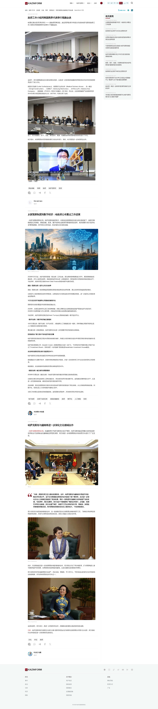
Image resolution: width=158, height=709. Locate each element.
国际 (26, 695)
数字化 (70, 399)
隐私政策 (69, 684)
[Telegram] (39, 192)
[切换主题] (102, 3)
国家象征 (69, 688)
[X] (50, 192)
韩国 (38, 188)
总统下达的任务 (42, 399)
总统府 (38, 10)
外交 (35, 640)
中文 (121, 3)
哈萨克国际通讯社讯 (36, 431)
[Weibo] (118, 670)
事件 (46, 10)
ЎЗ (127, 3)
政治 (26, 684)
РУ (114, 3)
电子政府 (31, 399)
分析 (95, 3)
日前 (29, 630)
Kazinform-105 (79, 10)
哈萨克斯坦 (52, 188)
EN (117, 3)
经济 (26, 691)
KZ (109, 3)
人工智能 (78, 399)
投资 (60, 188)
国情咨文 (51, 10)
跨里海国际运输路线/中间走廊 (64, 10)
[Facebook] (44, 192)
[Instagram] (29, 192)
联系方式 (110, 684)
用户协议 (69, 680)
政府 (44, 188)
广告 (108, 688)
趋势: (26, 10)
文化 (30, 640)
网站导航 (110, 680)
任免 (43, 10)
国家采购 (69, 695)
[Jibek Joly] (122, 10)
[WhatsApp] (34, 192)
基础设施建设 (54, 399)
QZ (112, 3)
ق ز (124, 3)
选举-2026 (32, 10)
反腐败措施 (69, 691)
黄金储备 (31, 188)
